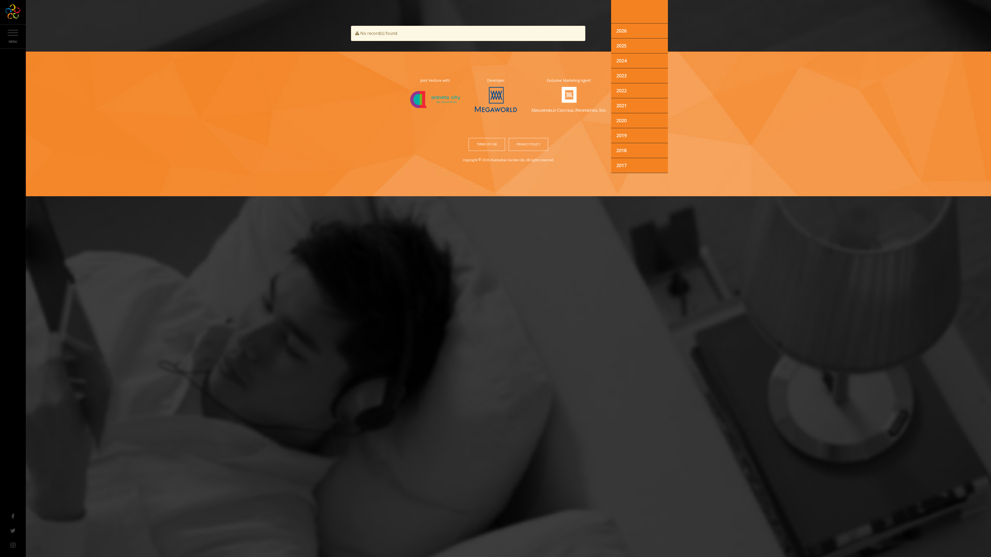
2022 (621, 90)
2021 (621, 105)
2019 (621, 135)
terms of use (487, 144)
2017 (621, 165)
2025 (621, 46)
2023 (621, 75)
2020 (621, 120)
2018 (621, 150)
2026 (621, 31)
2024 (621, 61)
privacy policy (528, 144)
